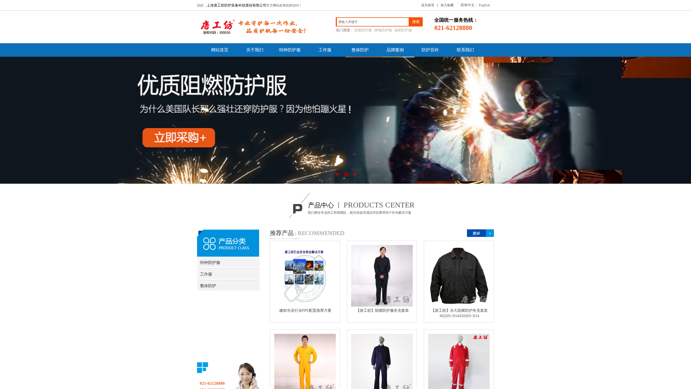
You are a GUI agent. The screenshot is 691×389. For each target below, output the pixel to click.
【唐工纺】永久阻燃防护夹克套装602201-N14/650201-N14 (459, 313)
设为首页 (427, 5)
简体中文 (467, 5)
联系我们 (465, 50)
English (484, 5)
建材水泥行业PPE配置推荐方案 (305, 310)
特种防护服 (290, 50)
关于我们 (254, 50)
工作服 (325, 50)
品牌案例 (395, 50)
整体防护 (360, 50)
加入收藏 (447, 5)
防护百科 (430, 50)
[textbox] (372, 21)
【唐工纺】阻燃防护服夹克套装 (382, 310)
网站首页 (219, 50)
